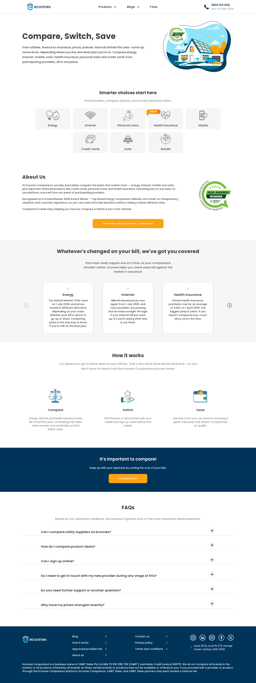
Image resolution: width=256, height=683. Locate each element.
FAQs (153, 7)
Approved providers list (87, 649)
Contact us (142, 636)
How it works (80, 642)
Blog (75, 636)
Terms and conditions (149, 649)
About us (78, 655)
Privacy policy (144, 642)
